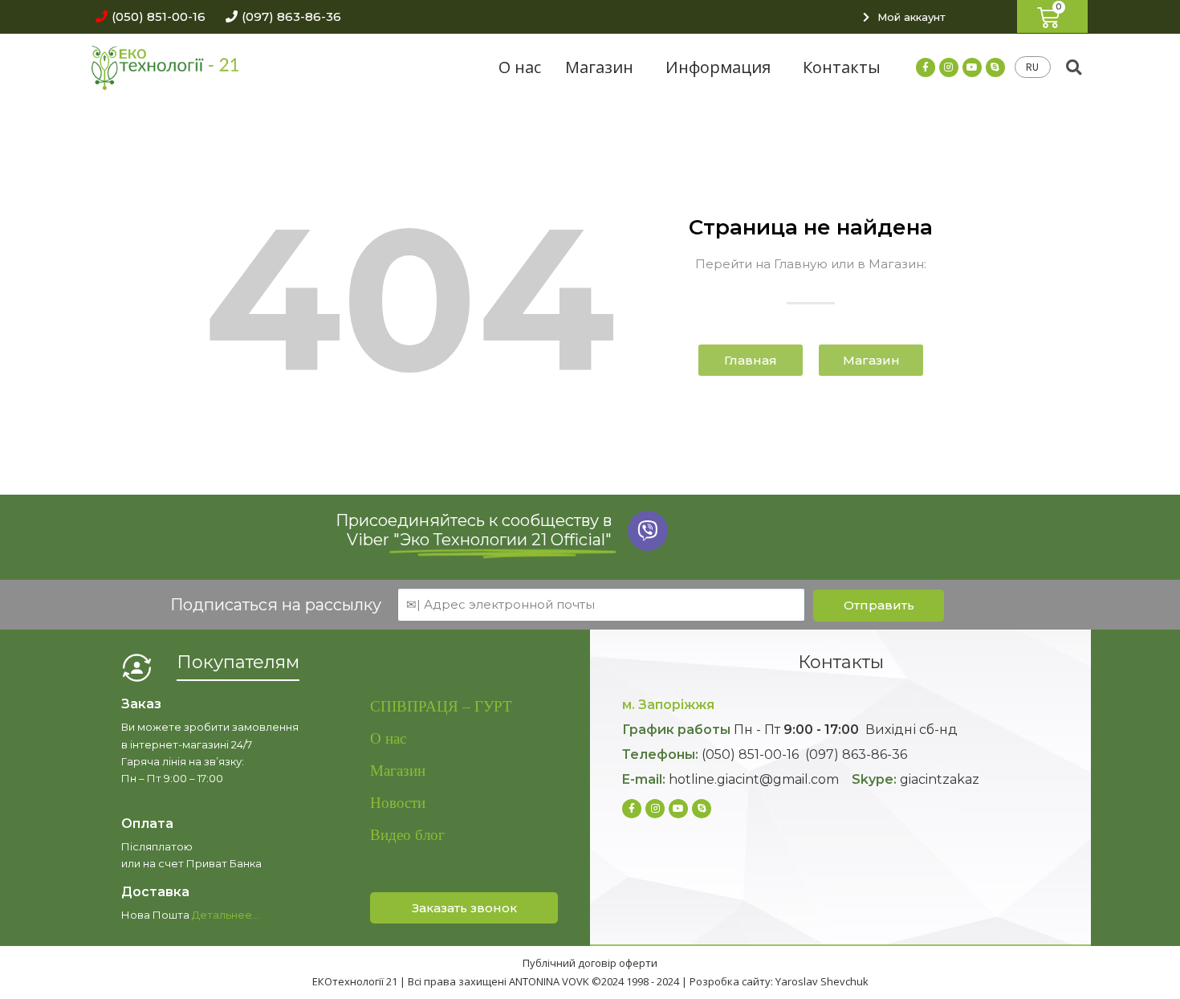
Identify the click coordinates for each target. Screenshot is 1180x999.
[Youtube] (972, 67)
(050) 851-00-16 (750, 754)
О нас (519, 67)
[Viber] (648, 531)
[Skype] (995, 67)
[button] (146, 16)
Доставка (155, 891)
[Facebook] (925, 67)
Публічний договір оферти (590, 963)
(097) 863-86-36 (856, 754)
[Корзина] (1052, 16)
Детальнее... (225, 914)
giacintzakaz (939, 779)
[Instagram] (948, 67)
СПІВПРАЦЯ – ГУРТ (441, 706)
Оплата (147, 823)
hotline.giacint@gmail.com (754, 779)
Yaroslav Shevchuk (822, 981)
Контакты (842, 67)
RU (1032, 67)
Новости (397, 802)
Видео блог (407, 834)
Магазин (599, 67)
